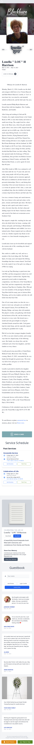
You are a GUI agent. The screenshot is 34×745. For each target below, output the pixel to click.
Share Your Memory (10, 559)
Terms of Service (21, 737)
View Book (8, 536)
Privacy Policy (12, 737)
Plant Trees (24, 464)
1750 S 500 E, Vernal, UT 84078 (15, 460)
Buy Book (17, 536)
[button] (17, 688)
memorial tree (22, 420)
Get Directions (10, 464)
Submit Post (17, 587)
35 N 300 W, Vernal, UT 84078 (15, 479)
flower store (20, 423)
